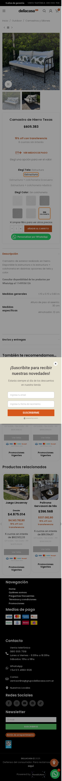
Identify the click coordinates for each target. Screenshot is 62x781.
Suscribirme (30, 412)
